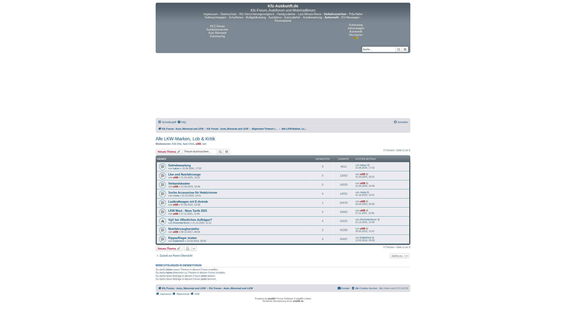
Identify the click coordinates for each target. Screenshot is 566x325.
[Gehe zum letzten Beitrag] (368, 165)
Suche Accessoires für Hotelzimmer (192, 192)
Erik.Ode (177, 143)
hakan (176, 168)
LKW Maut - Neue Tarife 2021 (187, 210)
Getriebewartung (179, 165)
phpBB (271, 298)
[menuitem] (181, 122)
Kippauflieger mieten (182, 238)
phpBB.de (298, 301)
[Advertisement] (283, 86)
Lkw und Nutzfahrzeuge (184, 174)
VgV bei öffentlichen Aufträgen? (190, 219)
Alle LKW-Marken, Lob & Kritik (185, 138)
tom (204, 143)
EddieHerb (178, 241)
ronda (176, 195)
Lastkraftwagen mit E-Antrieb (188, 201)
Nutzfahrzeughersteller (183, 229)
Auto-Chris (188, 143)
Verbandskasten (179, 183)
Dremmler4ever (181, 222)
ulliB (198, 143)
